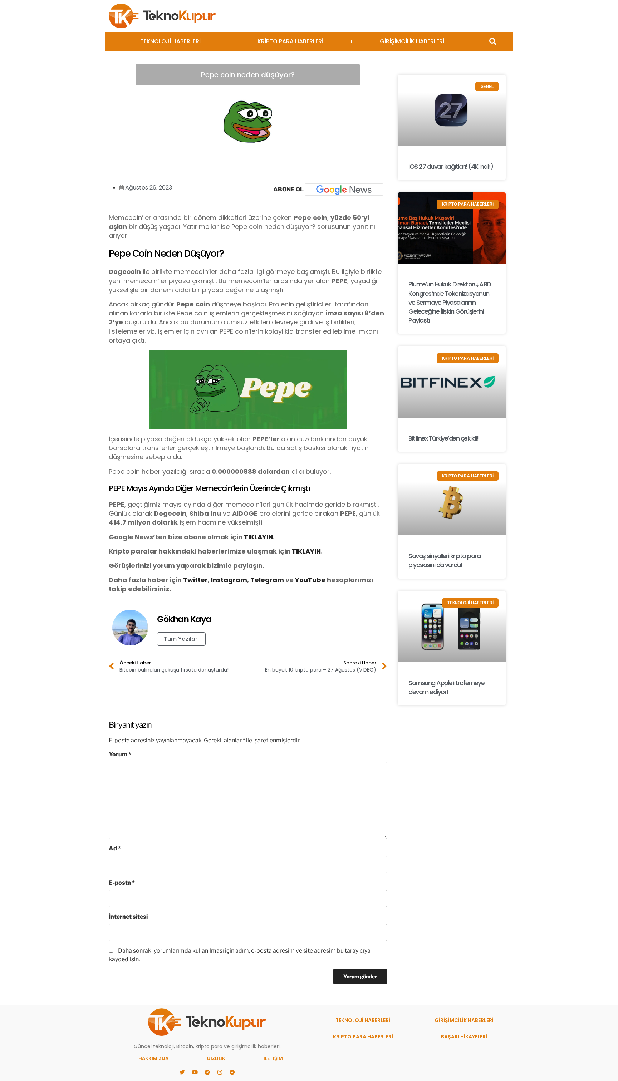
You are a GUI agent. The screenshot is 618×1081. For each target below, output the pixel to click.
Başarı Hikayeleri (464, 1036)
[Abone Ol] (344, 189)
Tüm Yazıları (181, 639)
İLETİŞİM (273, 1058)
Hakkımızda (153, 1058)
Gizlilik (216, 1058)
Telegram (267, 579)
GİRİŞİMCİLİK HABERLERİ (412, 41)
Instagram (229, 579)
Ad (115, 848)
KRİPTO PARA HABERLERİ (290, 41)
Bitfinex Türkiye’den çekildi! (443, 438)
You (301, 579)
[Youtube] (194, 1072)
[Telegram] (207, 1072)
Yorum (120, 754)
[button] (492, 41)
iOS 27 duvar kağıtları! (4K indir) (450, 166)
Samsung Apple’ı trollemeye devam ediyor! (446, 687)
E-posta (122, 882)
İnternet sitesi (128, 916)
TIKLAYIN (258, 536)
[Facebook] (232, 1072)
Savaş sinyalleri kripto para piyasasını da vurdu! (444, 560)
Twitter (195, 579)
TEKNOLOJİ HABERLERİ (170, 41)
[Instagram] (219, 1072)
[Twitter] (182, 1072)
